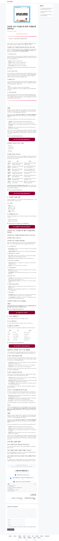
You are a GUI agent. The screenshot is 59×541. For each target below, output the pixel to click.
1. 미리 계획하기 (10, 488)
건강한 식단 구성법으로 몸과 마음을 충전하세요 (15, 487)
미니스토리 (10, 1)
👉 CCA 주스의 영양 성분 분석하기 (22, 193)
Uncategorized (34, 494)
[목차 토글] (35, 484)
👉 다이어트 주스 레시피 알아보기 (22, 346)
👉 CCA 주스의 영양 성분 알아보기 (22, 139)
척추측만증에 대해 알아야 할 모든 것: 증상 (30, 498)
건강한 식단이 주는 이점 (11, 485)
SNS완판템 (20, 537)
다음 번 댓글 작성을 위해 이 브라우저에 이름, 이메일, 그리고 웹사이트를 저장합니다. (22, 526)
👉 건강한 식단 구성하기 (22, 312)
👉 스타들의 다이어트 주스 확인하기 (21, 226)
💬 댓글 (26, 539)
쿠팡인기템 (39, 537)
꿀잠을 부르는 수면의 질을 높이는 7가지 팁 (17, 498)
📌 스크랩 (34, 539)
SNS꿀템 (24, 537)
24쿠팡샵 (34, 537)
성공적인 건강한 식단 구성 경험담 (13, 489)
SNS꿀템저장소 (29, 537)
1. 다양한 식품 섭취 (11, 486)
